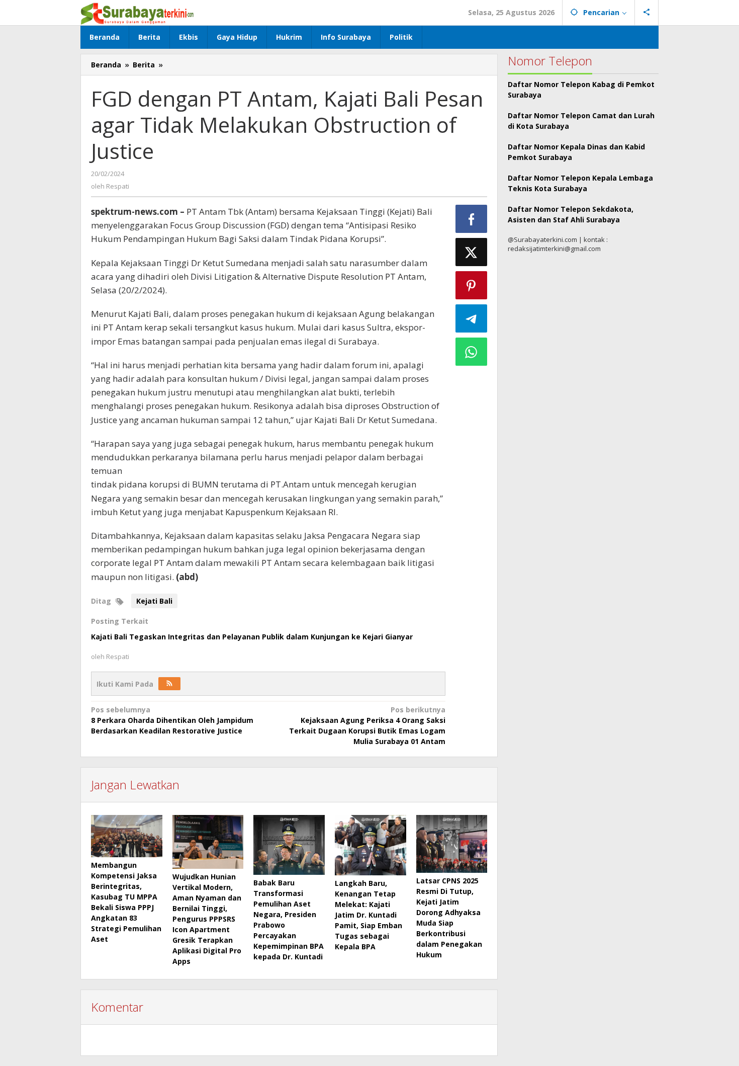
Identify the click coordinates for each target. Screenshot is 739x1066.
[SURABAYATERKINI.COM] (137, 12)
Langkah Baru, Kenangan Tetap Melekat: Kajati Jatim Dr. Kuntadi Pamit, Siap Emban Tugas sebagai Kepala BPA (368, 914)
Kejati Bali (154, 601)
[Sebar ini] (471, 219)
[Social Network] (647, 12)
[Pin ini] (471, 285)
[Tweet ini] (471, 252)
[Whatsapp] (471, 352)
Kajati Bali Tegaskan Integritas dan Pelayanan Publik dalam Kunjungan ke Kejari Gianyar (252, 636)
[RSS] (169, 683)
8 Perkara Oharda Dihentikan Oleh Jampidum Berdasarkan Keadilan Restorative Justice (172, 720)
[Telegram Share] (471, 318)
